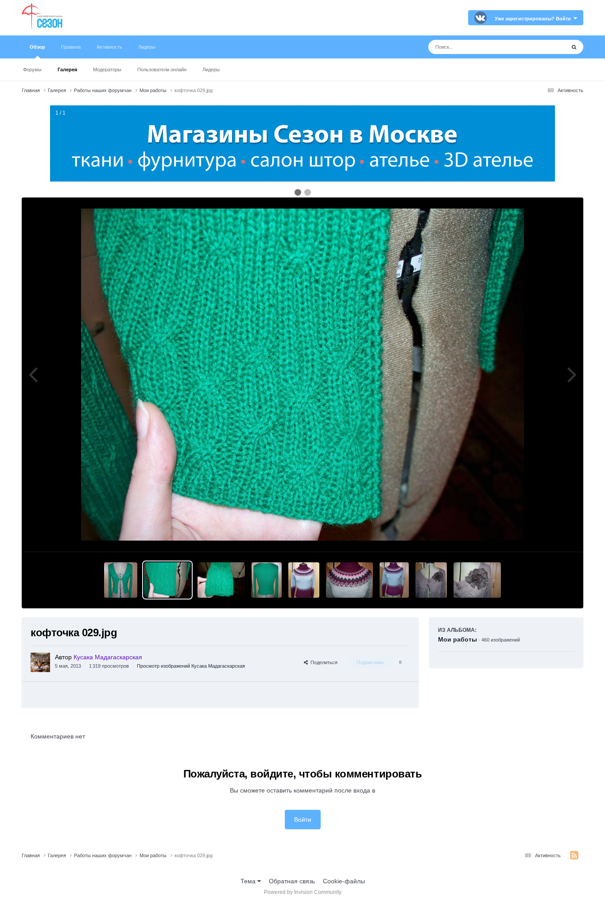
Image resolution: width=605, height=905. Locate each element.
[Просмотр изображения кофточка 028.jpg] (120, 580)
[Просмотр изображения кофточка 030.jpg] (221, 580)
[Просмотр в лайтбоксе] (302, 375)
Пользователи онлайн (161, 69)
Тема (248, 881)
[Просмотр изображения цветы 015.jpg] (477, 580)
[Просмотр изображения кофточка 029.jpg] (167, 580)
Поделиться (322, 662)
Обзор (37, 47)
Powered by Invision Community (302, 892)
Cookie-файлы (344, 881)
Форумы (32, 69)
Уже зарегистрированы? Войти (534, 18)
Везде (545, 47)
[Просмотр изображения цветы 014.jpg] (431, 580)
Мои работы (457, 639)
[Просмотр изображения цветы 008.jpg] (303, 580)
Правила (71, 47)
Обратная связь (292, 881)
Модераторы (107, 69)
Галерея (67, 69)
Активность (109, 47)
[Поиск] (574, 47)
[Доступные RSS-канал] (574, 855)
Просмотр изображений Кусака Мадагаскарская (191, 666)
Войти (302, 819)
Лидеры (211, 69)
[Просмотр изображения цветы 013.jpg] (394, 580)
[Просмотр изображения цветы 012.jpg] (349, 580)
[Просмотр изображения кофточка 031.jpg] (267, 580)
